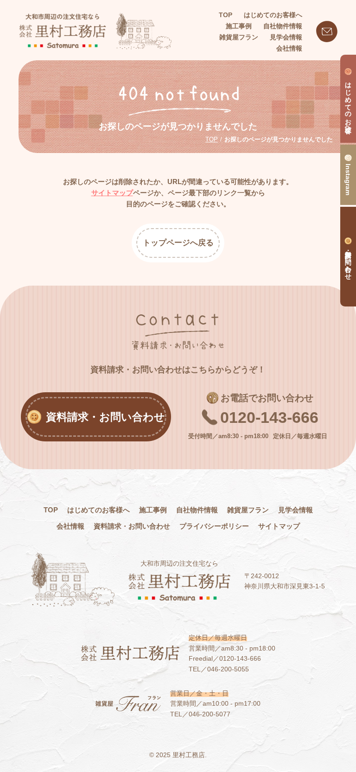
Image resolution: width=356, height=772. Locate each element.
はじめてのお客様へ (98, 510)
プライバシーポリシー (214, 526)
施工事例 (153, 510)
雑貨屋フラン (248, 510)
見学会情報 (295, 510)
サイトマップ (112, 193)
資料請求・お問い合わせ (132, 526)
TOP (225, 15)
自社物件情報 (197, 510)
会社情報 (70, 526)
